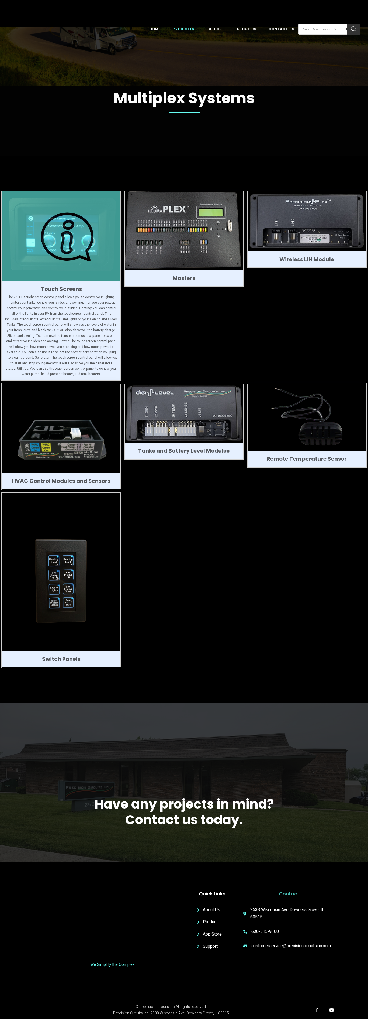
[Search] (353, 29)
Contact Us (281, 29)
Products (183, 29)
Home (155, 29)
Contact (289, 893)
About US (246, 29)
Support (215, 29)
